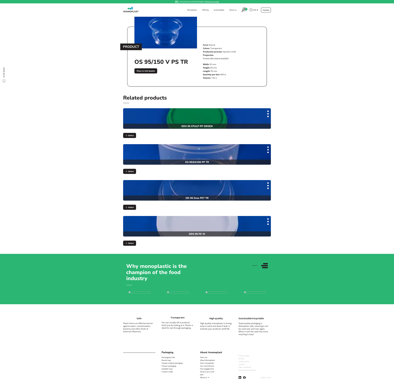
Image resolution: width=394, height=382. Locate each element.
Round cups (166, 360)
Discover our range (212, 2)
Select (131, 135)
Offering (205, 10)
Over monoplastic (207, 363)
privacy (241, 358)
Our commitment (207, 366)
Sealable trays (167, 369)
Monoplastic (192, 10)
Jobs (201, 374)
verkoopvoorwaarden (247, 370)
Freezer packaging (169, 366)
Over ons (203, 357)
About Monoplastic (207, 360)
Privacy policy (244, 356)
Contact (266, 10)
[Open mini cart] (244, 12)
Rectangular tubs (168, 357)
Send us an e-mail (207, 372)
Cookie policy (244, 361)
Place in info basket (146, 71)
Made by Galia (266, 377)
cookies (242, 364)
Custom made (167, 372)
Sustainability (219, 10)
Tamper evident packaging (172, 363)
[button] (255, 9)
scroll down (3, 72)
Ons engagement (207, 369)
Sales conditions (245, 367)
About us (232, 10)
